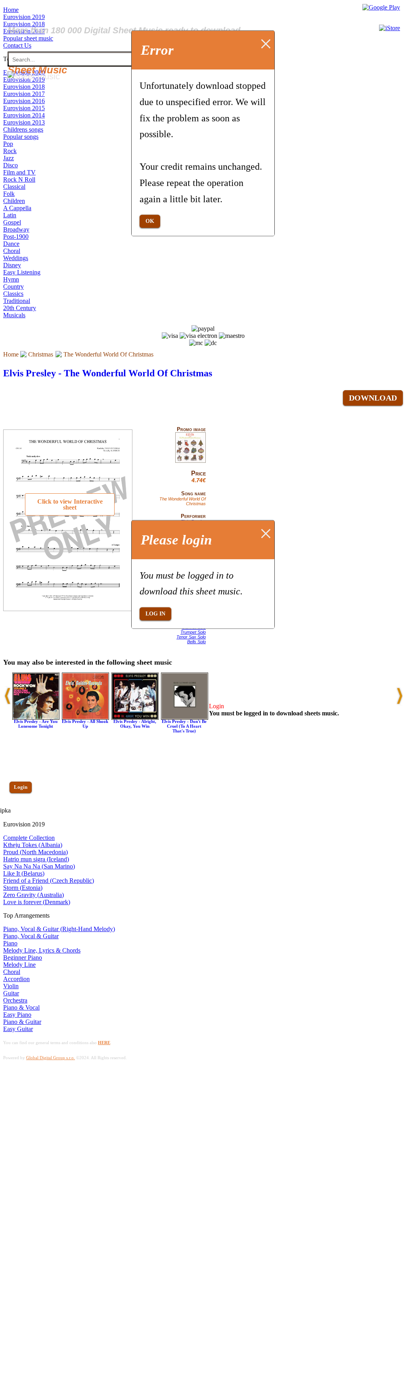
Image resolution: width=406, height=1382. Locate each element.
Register (22, 810)
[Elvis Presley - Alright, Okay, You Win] (135, 717)
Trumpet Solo (193, 632)
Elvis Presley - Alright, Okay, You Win (134, 723)
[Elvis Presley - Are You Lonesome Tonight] (35, 717)
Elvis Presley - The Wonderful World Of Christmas (107, 373)
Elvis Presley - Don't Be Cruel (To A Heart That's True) (184, 726)
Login (20, 787)
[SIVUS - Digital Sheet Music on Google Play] (381, 7)
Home (11, 354)
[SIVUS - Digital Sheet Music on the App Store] (389, 28)
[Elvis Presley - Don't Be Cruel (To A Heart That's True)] (184, 717)
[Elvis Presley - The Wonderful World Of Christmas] (190, 461)
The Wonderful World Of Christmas (108, 354)
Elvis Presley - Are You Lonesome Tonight (35, 723)
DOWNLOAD (373, 397)
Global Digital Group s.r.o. (50, 1057)
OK (150, 221)
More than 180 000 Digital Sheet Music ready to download (124, 30)
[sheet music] (34, 76)
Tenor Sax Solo (191, 636)
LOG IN (155, 614)
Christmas (40, 354)
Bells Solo (196, 641)
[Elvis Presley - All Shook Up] (85, 717)
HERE (104, 1042)
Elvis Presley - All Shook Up (85, 723)
